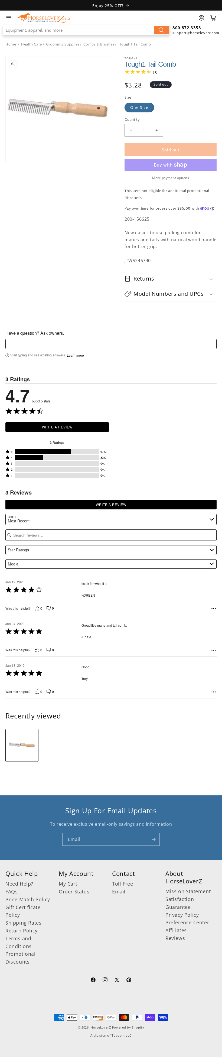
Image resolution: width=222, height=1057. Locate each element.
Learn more (75, 355)
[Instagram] (105, 980)
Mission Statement (188, 891)
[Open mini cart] (213, 17)
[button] (171, 278)
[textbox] (111, 344)
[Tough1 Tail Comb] (21, 745)
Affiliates (176, 930)
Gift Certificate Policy (23, 911)
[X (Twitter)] (117, 980)
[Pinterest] (129, 980)
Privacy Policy (182, 915)
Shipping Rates (23, 922)
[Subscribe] (153, 839)
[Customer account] (201, 17)
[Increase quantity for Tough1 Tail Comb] (157, 130)
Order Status (74, 891)
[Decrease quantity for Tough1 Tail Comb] (131, 130)
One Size (139, 107)
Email (119, 891)
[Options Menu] (214, 609)
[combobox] (86, 30)
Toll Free (122, 883)
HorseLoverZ (101, 1027)
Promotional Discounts (20, 958)
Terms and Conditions (18, 942)
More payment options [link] (170, 177)
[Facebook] (93, 980)
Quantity (132, 119)
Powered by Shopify (128, 1027)
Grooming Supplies (62, 44)
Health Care (31, 44)
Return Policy (21, 930)
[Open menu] (9, 17)
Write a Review (57, 427)
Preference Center (187, 922)
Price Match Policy (27, 899)
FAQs (11, 891)
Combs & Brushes (98, 44)
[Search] (161, 30)
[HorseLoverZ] (43, 17)
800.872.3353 (186, 27)
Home (10, 44)
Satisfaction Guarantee (179, 903)
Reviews (175, 938)
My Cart (68, 883)
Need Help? (19, 883)
